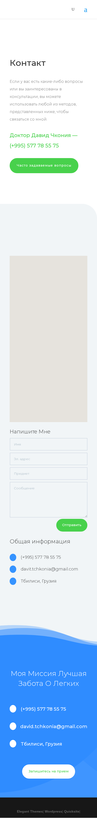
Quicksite (71, 811)
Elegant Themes (30, 811)
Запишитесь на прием (49, 771)
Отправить (71, 525)
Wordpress (53, 811)
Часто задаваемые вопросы (44, 165)
